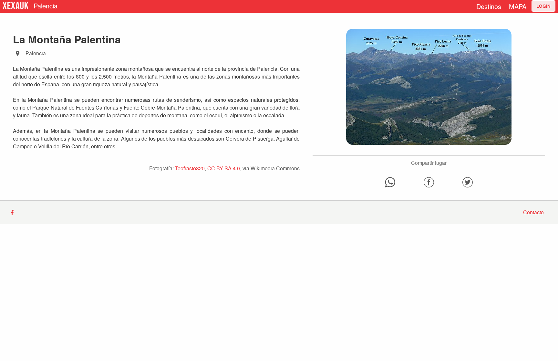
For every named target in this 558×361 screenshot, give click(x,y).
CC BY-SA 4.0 (223, 168)
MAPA (517, 6)
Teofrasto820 (190, 168)
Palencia (45, 5)
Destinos (488, 6)
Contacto (533, 212)
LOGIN (543, 6)
